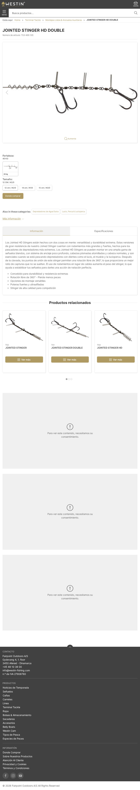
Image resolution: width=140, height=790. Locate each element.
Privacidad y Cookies (14, 764)
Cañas (6, 695)
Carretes (7, 699)
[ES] (13, 4)
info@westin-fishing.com (16, 670)
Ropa (6, 711)
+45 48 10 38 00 (12, 666)
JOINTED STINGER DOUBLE (67, 347)
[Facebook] (6, 776)
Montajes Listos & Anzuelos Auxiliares (63, 20)
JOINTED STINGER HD (109, 347)
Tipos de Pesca (11, 734)
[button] (70, 92)
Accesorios (9, 722)
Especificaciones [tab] (103, 231)
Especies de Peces (13, 738)
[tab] (66, 379)
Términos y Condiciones (16, 768)
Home (17, 20)
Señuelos (8, 691)
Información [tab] (36, 231)
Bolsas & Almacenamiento (17, 715)
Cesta (135, 6)
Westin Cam (9, 730)
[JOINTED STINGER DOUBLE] (70, 327)
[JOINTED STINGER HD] (116, 327)
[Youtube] (20, 776)
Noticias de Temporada (16, 687)
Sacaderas (9, 719)
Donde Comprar (11, 752)
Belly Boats (9, 726)
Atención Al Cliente (13, 760)
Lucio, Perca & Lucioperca (73, 211)
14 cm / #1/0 (27, 188)
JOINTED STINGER (16, 347)
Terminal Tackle (33, 20)
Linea (6, 703)
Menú (4, 15)
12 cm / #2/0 (10, 188)
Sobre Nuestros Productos (17, 756)
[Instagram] (13, 776)
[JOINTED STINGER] (24, 327)
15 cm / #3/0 (44, 188)
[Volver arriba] (70, 648)
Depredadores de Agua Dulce (46, 211)
